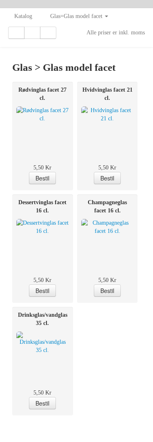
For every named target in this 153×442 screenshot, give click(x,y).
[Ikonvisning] (32, 33)
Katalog (23, 16)
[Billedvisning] (48, 33)
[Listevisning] (16, 33)
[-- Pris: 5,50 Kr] (42, 126)
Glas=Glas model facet (77, 16)
